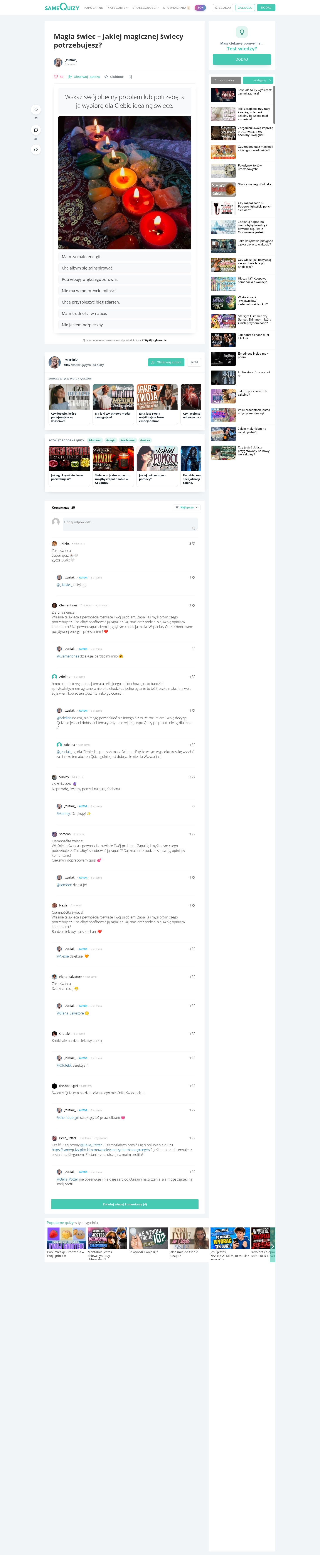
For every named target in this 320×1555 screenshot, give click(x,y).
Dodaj (266, 7)
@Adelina (64, 718)
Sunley (64, 777)
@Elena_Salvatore (70, 1013)
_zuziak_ (71, 60)
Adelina (64, 677)
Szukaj (224, 7)
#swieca (145, 440)
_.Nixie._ (65, 543)
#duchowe (95, 440)
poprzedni (226, 80)
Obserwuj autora (169, 362)
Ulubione (117, 77)
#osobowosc (128, 440)
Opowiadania (176, 7)
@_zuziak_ (64, 751)
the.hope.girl (68, 1086)
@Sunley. (64, 813)
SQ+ (200, 7)
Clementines (68, 605)
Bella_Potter (67, 1138)
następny (260, 80)
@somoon (64, 884)
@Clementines (68, 656)
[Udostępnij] (36, 149)
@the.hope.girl (68, 1117)
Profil (194, 362)
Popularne (93, 7)
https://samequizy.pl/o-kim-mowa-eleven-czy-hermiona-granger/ (101, 1149)
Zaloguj (245, 7)
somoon (65, 834)
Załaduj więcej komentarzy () (125, 1204)
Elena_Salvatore (70, 977)
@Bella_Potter (91, 1145)
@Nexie (63, 956)
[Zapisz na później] (130, 77)
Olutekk (64, 1034)
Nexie (63, 905)
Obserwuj (87, 77)
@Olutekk (64, 1065)
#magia (110, 440)
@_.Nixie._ (64, 584)
